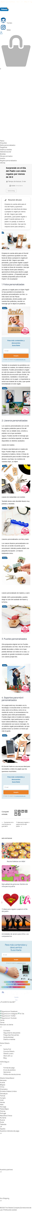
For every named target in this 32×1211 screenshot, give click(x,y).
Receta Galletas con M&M (16, 861)
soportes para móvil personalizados (14, 715)
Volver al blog (11, 191)
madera (27, 717)
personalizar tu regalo (22, 370)
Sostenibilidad (8, 1037)
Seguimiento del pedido (11, 1033)
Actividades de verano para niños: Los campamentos (15, 935)
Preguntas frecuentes (11, 1035)
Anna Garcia (19, 185)
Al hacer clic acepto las (14, 359)
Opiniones (7, 1072)
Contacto (6, 1030)
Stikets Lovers (8, 1053)
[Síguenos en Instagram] (9, 1014)
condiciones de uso (21, 963)
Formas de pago (9, 1068)
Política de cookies (10, 1210)
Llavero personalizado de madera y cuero (16, 593)
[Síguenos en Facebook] (8, 1011)
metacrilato (6, 719)
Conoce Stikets (8, 1051)
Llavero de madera (8, 445)
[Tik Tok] (21, 1014)
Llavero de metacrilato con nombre (13, 497)
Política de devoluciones (12, 1074)
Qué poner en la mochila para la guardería (7, 824)
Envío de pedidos (9, 1070)
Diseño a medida (9, 1039)
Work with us (7, 1056)
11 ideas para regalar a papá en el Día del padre (22, 824)
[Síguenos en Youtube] (8, 1018)
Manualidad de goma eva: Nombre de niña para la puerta (15, 885)
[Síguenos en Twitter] (8, 1016)
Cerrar (2, 1020)
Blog (5, 1058)
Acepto (16, 356)
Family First (7, 1049)
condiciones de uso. (20, 359)
